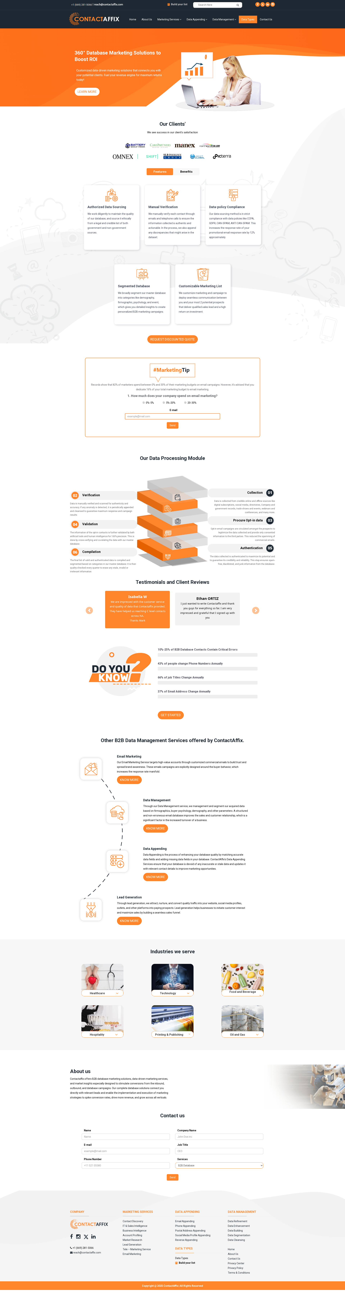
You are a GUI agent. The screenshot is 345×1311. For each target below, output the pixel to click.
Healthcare (97, 988)
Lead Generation (132, 1240)
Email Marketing (132, 1249)
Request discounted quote (172, 339)
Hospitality (97, 1030)
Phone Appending (185, 1221)
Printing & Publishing (169, 1030)
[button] (88, 607)
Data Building (235, 1225)
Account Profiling (132, 1230)
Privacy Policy (235, 1263)
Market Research (132, 1235)
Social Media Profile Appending (192, 1230)
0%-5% (150, 402)
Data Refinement (237, 1216)
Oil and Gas (237, 1030)
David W (207, 598)
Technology (168, 988)
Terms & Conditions (239, 1268)
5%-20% (170, 402)
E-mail (173, 410)
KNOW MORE (129, 775)
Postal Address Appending (190, 1225)
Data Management (223, 19)
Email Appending (184, 1216)
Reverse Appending (186, 1235)
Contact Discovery (133, 1216)
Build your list (179, 4)
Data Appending (196, 19)
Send (173, 425)
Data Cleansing (236, 1235)
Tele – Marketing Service (137, 1244)
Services (182, 1154)
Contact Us (266, 19)
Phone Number (93, 1154)
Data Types (248, 19)
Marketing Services (168, 19)
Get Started (171, 710)
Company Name (186, 1125)
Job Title (182, 1140)
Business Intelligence (134, 1225)
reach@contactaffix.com (87, 1247)
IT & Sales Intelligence (135, 1221)
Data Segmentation (239, 1230)
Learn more (87, 92)
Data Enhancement (239, 1221)
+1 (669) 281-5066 (83, 1243)
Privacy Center (236, 1258)
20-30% (192, 402)
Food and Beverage (242, 987)
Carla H (137, 596)
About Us (147, 19)
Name (87, 1125)
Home (132, 19)
